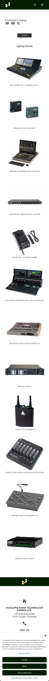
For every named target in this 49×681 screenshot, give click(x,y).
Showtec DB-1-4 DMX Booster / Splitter (24, 214)
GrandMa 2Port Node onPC (25, 128)
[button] (45, 636)
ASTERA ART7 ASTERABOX (24, 429)
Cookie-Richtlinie (16, 678)
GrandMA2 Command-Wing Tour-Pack (24, 171)
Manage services (24, 653)
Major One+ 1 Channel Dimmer (24, 257)
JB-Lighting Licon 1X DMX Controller (24, 343)
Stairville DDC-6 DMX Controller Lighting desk (24, 473)
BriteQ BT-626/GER (24, 386)
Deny (24, 666)
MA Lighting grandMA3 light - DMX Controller (24, 300)
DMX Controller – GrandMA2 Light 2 (24, 85)
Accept (24, 659)
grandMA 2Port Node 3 (24, 559)
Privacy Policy (27, 678)
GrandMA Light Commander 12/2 (24, 516)
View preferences (24, 672)
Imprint (35, 678)
